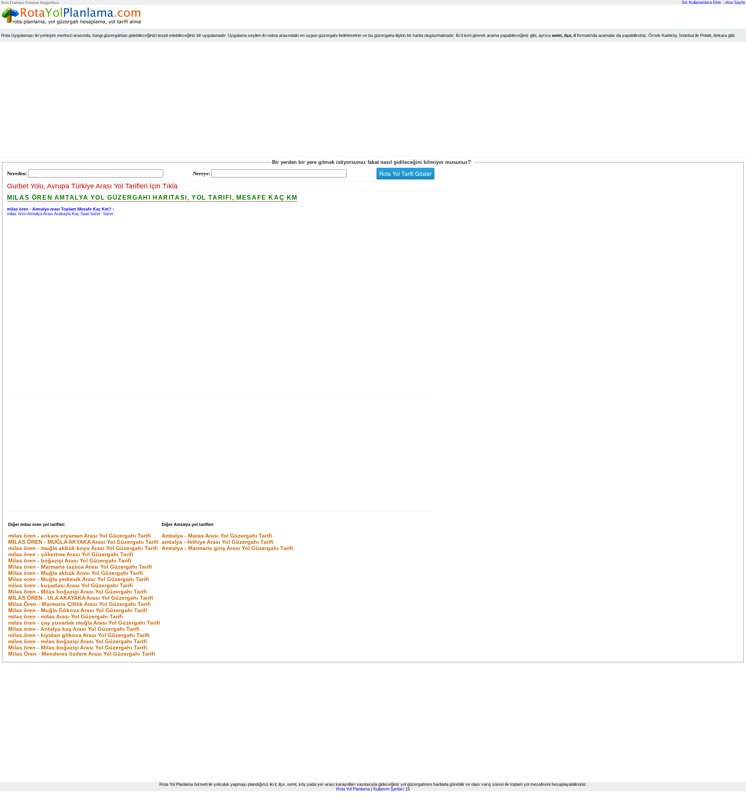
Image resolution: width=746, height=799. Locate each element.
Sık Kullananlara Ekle (701, 2)
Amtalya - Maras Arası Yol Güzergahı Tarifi (217, 536)
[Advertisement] (373, 101)
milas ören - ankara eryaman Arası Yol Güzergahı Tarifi (79, 536)
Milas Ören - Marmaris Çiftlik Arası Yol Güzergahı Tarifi (79, 604)
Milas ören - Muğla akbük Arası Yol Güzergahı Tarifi (75, 573)
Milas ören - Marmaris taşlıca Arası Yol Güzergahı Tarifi (80, 567)
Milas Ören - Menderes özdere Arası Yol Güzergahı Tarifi (81, 654)
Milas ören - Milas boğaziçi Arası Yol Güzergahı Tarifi (77, 591)
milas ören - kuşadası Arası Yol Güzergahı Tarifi (70, 585)
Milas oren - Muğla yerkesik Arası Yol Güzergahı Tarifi (78, 579)
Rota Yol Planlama (353, 789)
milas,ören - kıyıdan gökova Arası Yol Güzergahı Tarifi (79, 635)
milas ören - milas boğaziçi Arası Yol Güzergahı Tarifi (77, 641)
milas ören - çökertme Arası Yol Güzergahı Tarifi (70, 554)
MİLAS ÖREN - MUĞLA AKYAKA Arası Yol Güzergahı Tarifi (83, 542)
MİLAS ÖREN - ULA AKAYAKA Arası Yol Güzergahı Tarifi (80, 598)
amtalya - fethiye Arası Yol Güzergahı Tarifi (218, 542)
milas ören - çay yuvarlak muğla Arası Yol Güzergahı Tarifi (84, 623)
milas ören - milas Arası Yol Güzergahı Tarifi (65, 616)
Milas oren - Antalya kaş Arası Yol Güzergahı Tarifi (73, 629)
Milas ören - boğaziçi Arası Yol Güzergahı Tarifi (69, 560)
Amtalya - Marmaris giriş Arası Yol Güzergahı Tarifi (227, 548)
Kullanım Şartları (388, 789)
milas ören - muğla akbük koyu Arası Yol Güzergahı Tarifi (83, 548)
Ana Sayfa (735, 2)
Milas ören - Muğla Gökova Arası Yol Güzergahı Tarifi (77, 610)
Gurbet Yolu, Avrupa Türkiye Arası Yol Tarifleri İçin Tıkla (92, 186)
